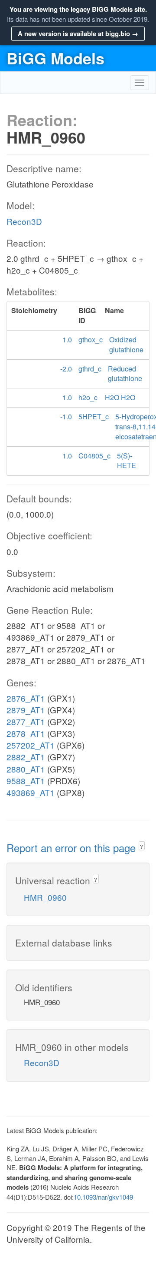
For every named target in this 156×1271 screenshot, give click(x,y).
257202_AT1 (30, 745)
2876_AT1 (25, 698)
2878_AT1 (25, 733)
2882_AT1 (25, 757)
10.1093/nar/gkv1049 (103, 1196)
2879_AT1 (25, 710)
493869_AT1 (30, 792)
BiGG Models (55, 58)
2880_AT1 (25, 769)
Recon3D (24, 221)
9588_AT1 (25, 780)
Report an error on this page (72, 847)
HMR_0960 (45, 897)
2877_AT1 (25, 721)
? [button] (141, 846)
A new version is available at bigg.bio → (78, 33)
